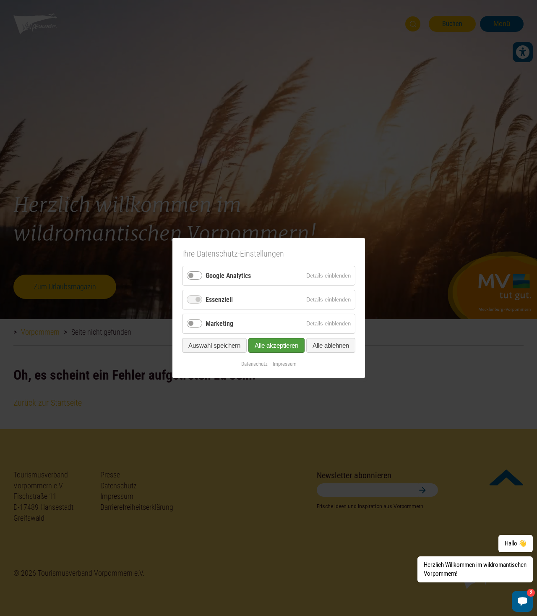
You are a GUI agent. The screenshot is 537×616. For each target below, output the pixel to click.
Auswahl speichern (214, 345)
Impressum (284, 363)
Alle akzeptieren (276, 345)
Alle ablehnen (331, 345)
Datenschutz (254, 363)
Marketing (219, 324)
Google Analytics (228, 276)
